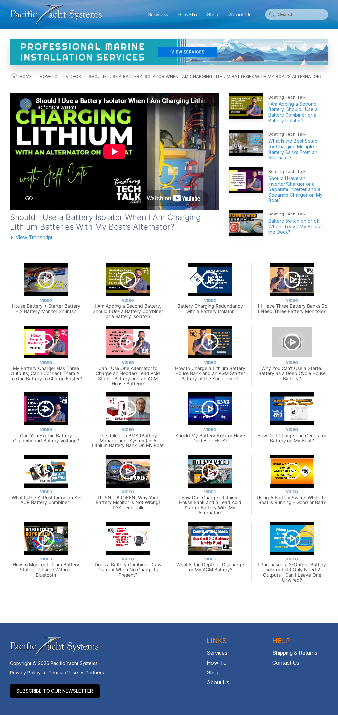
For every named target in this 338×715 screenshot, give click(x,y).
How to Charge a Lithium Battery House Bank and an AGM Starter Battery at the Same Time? (210, 370)
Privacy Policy (25, 672)
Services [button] (157, 14)
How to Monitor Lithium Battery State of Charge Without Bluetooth (46, 567)
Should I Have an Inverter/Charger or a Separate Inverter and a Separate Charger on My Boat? (295, 189)
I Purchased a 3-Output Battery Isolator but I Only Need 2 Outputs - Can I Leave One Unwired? (292, 570)
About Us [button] (240, 14)
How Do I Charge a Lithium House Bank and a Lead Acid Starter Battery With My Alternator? (210, 502)
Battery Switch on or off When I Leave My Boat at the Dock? (295, 226)
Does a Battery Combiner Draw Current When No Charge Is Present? (128, 567)
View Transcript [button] (34, 237)
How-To (187, 14)
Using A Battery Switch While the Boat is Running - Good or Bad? (292, 497)
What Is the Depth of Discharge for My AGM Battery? (210, 565)
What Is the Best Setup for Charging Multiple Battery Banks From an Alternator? (293, 149)
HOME (25, 76)
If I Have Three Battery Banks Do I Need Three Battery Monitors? (291, 306)
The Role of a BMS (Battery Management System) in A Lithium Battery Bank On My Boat (128, 437)
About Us (218, 682)
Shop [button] (213, 14)
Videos (73, 76)
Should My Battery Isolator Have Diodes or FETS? (210, 435)
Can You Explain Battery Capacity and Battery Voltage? (46, 435)
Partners (95, 672)
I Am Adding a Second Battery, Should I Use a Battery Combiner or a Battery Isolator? (293, 112)
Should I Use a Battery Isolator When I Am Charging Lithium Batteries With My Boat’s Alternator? (205, 76)
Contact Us (285, 662)
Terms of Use (63, 672)
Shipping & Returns (294, 652)
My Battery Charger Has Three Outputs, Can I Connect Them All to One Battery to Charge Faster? (46, 370)
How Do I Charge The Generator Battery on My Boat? (291, 435)
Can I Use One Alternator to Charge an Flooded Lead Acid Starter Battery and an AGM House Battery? (128, 373)
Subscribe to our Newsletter (55, 691)
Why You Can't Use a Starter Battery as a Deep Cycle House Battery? (292, 370)
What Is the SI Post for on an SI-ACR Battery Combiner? (46, 497)
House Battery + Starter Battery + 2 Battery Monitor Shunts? (46, 306)
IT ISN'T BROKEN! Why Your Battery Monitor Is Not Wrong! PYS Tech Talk (128, 499)
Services (217, 652)
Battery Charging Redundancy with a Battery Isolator (210, 306)
